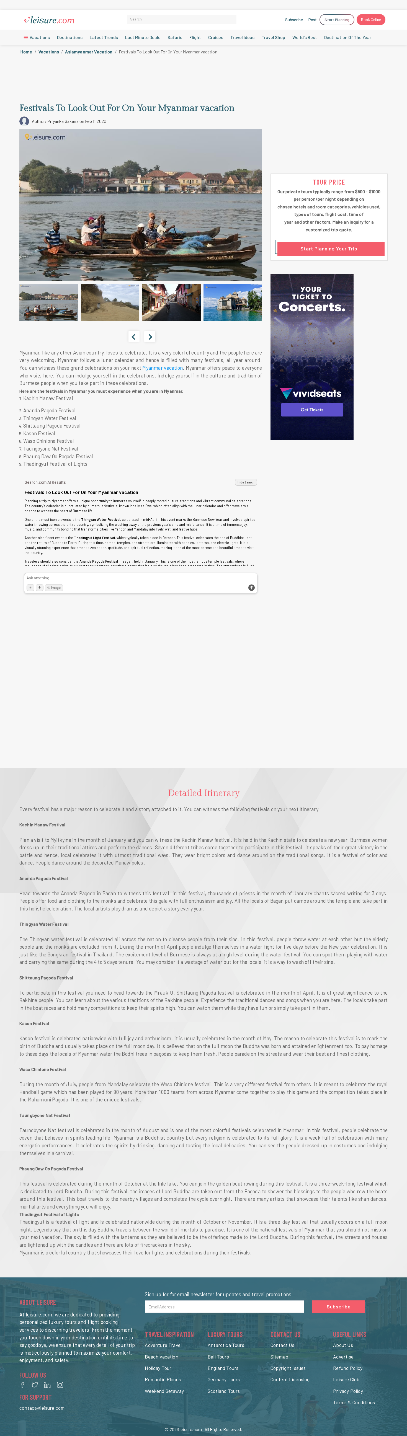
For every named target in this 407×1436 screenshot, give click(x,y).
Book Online (371, 19)
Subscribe (294, 19)
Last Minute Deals (142, 37)
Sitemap (279, 1357)
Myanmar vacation (162, 368)
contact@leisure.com (42, 1408)
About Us (343, 1345)
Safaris (175, 37)
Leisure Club (346, 1379)
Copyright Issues (288, 1368)
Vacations (39, 37)
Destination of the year (347, 37)
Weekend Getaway (164, 1391)
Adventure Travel (163, 1345)
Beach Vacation (161, 1357)
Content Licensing (290, 1379)
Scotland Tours (224, 1391)
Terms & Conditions (354, 1402)
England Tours (223, 1368)
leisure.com (191, 1429)
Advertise (343, 1357)
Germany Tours (224, 1379)
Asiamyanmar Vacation (88, 51)
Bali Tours (218, 1357)
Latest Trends (104, 37)
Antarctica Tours (226, 1345)
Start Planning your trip (328, 248)
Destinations (70, 37)
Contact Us (283, 1345)
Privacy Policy (348, 1391)
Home (26, 51)
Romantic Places (163, 1379)
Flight (195, 37)
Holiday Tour (158, 1368)
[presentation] (134, 336)
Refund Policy (347, 1368)
